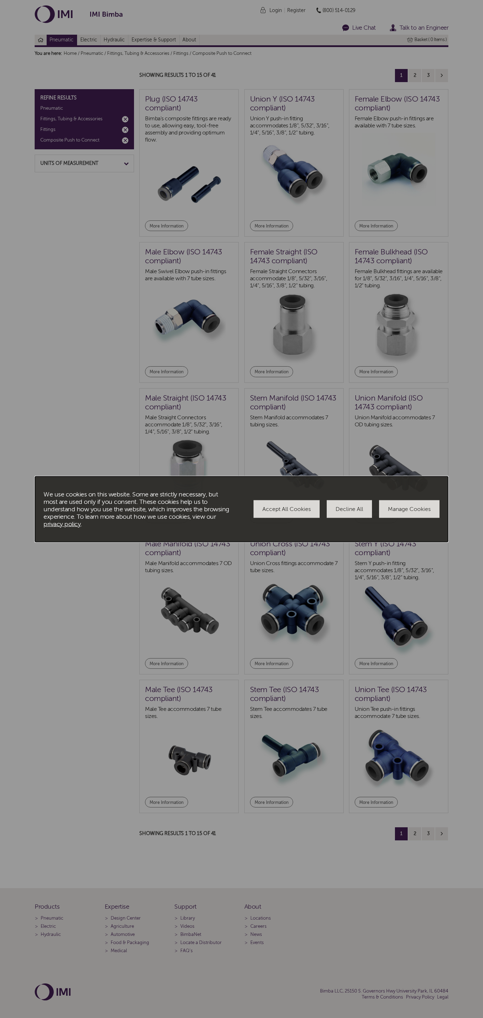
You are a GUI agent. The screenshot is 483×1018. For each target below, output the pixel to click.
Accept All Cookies (286, 509)
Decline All (349, 509)
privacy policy (62, 523)
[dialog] (241, 509)
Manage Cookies (409, 509)
